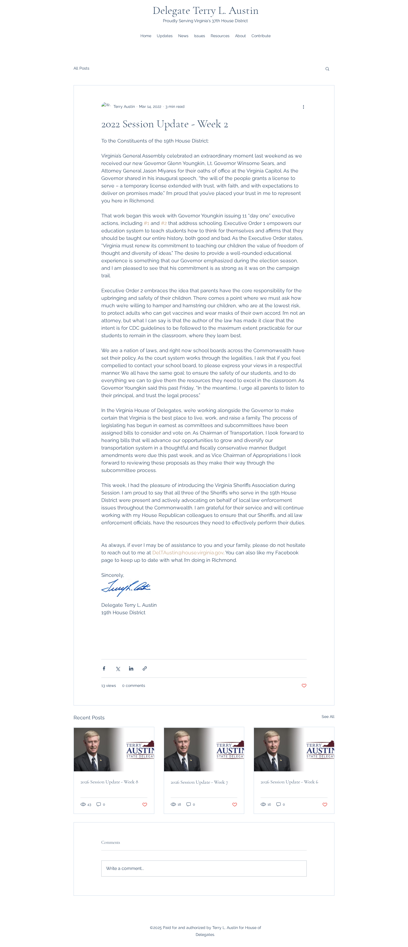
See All (328, 716)
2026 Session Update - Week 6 (289, 782)
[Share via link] (144, 668)
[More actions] (303, 106)
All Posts (81, 68)
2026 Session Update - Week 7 (199, 782)
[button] (327, 68)
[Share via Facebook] (104, 668)
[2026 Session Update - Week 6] (294, 749)
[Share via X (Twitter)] (117, 668)
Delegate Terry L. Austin (206, 10)
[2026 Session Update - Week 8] (114, 749)
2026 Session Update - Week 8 (109, 782)
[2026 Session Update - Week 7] (204, 749)
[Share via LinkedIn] (131, 668)
